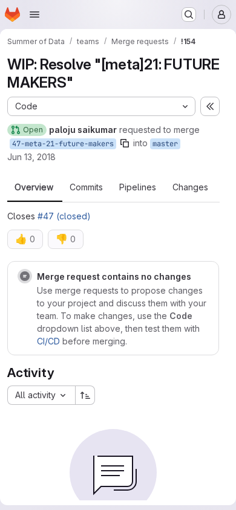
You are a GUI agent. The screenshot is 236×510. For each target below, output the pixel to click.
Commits (86, 187)
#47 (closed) (64, 216)
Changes (190, 187)
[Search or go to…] (189, 14)
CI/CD (48, 341)
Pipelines (137, 187)
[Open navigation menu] (34, 14)
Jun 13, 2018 (31, 157)
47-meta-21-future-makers (63, 144)
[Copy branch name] (124, 143)
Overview (34, 187)
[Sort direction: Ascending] (85, 395)
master (165, 144)
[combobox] (41, 395)
